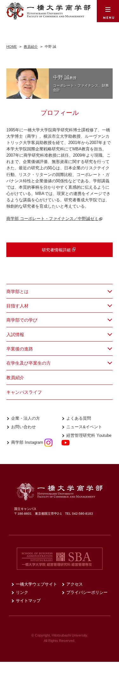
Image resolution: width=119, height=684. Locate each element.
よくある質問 (78, 418)
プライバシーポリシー (87, 592)
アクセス (74, 584)
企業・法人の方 (25, 418)
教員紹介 (15, 377)
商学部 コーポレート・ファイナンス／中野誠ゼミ (52, 218)
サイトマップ (28, 600)
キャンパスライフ (24, 392)
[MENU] (108, 11)
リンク (22, 592)
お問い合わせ (23, 426)
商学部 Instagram (27, 442)
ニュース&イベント (84, 426)
